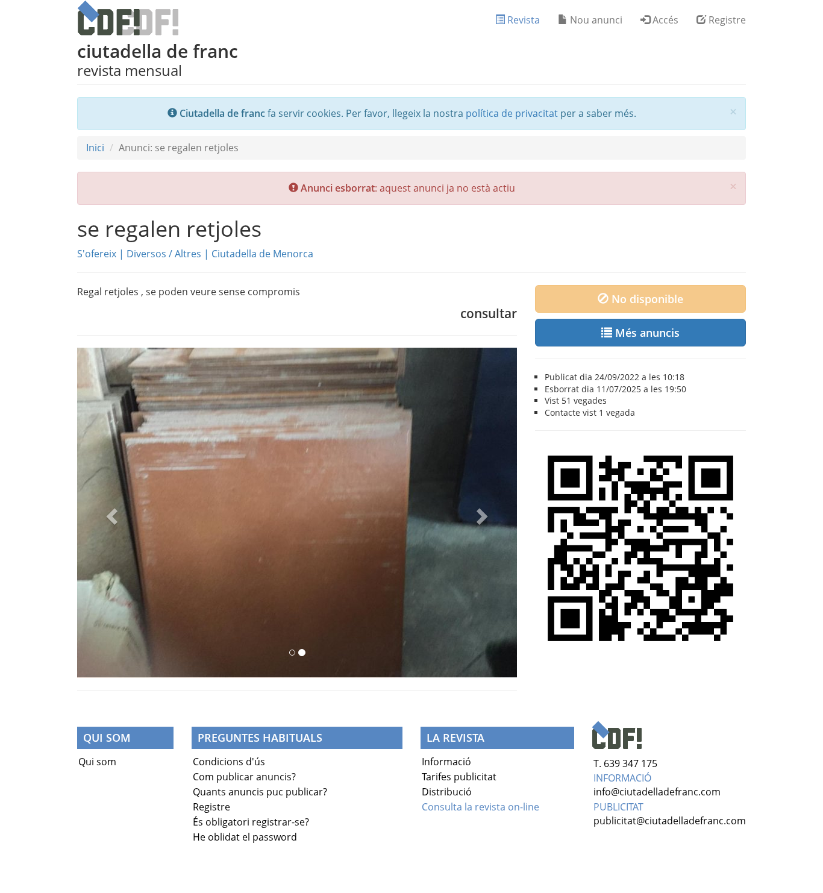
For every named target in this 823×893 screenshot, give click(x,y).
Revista (522, 20)
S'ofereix (96, 253)
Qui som (97, 761)
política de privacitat (512, 113)
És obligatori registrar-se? (251, 822)
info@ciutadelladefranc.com (657, 791)
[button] (110, 513)
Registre (726, 20)
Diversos (146, 253)
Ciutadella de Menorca (262, 253)
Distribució (447, 791)
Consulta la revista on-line (480, 806)
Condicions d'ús (229, 761)
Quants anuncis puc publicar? (260, 791)
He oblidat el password (245, 837)
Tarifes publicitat (459, 776)
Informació (446, 761)
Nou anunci (595, 20)
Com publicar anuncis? (244, 776)
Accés (664, 20)
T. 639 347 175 (625, 763)
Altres (188, 253)
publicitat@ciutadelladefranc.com (669, 820)
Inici (95, 147)
